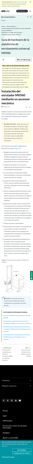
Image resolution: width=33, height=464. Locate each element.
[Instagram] (11, 401)
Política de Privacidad (8, 457)
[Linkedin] (15, 401)
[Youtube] (19, 401)
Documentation (8, 17)
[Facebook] (3, 401)
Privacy (5, 411)
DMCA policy (7, 421)
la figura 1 (17, 148)
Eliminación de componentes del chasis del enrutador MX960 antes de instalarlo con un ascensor (17, 329)
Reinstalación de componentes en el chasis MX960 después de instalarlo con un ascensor (16, 337)
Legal (4, 416)
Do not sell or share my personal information (14, 427)
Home (3, 26)
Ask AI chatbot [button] (21, 2)
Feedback (6, 433)
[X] (7, 401)
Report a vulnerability (10, 438)
